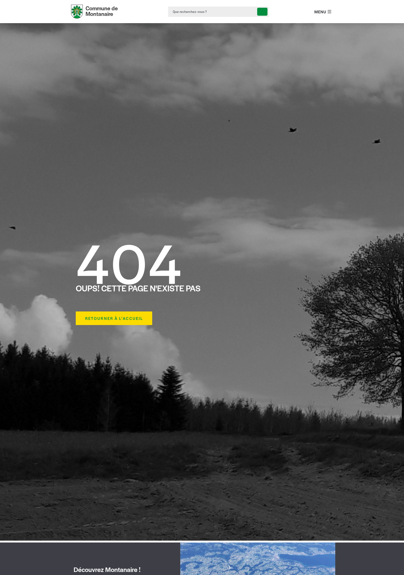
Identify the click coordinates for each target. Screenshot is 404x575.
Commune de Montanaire (102, 11)
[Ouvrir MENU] (329, 11)
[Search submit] (262, 12)
